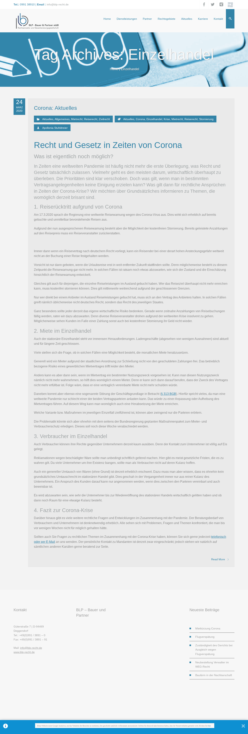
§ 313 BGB (168, 393)
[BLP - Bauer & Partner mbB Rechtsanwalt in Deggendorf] (37, 20)
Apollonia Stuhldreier (55, 127)
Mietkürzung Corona (207, 628)
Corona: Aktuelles (55, 108)
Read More (218, 559)
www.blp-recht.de (24, 652)
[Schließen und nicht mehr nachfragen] (243, 727)
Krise (167, 119)
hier (209, 726)
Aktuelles (47, 119)
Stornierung (206, 119)
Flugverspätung (204, 636)
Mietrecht (77, 119)
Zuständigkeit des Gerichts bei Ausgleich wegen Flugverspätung (213, 650)
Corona (140, 119)
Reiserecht (90, 119)
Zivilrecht (104, 119)
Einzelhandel (154, 119)
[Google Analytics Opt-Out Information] (5, 727)
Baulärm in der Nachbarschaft (213, 675)
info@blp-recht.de (58, 4)
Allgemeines (62, 119)
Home (114, 69)
